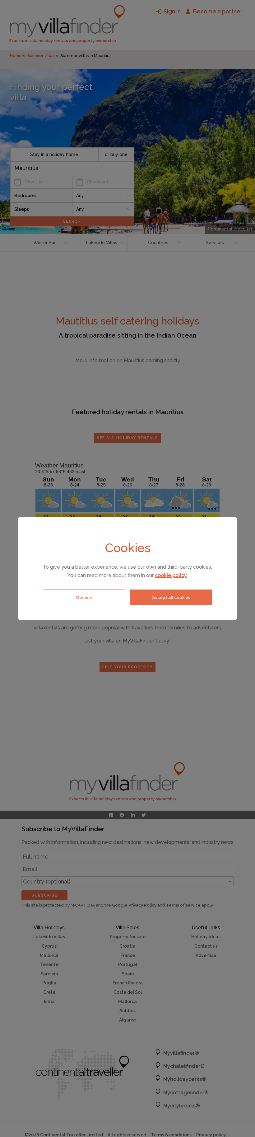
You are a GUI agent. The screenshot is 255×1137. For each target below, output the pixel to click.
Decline (84, 597)
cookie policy (171, 575)
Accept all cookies (171, 597)
